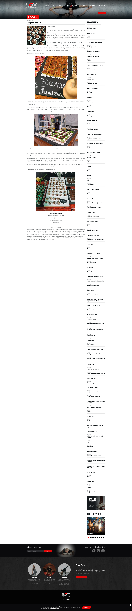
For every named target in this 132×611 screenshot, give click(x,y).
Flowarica (92, 5)
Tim (53, 5)
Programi (60, 5)
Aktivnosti (75, 5)
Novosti (46, 5)
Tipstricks (101, 5)
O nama (84, 5)
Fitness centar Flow (66, 595)
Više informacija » (55, 608)
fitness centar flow (31, 5)
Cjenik (67, 5)
